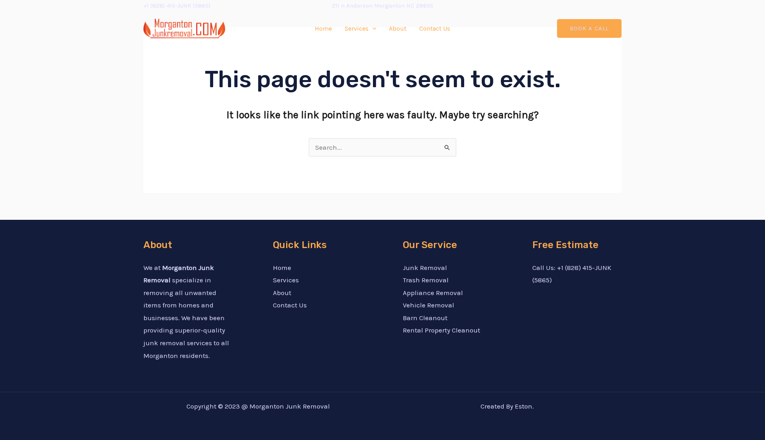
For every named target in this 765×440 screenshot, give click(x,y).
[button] (589, 28)
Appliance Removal (433, 293)
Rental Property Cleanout (441, 330)
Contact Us (434, 28)
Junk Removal (425, 268)
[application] (373, 29)
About (397, 28)
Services (357, 28)
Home (323, 28)
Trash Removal (426, 280)
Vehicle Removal (428, 305)
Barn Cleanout (425, 318)
